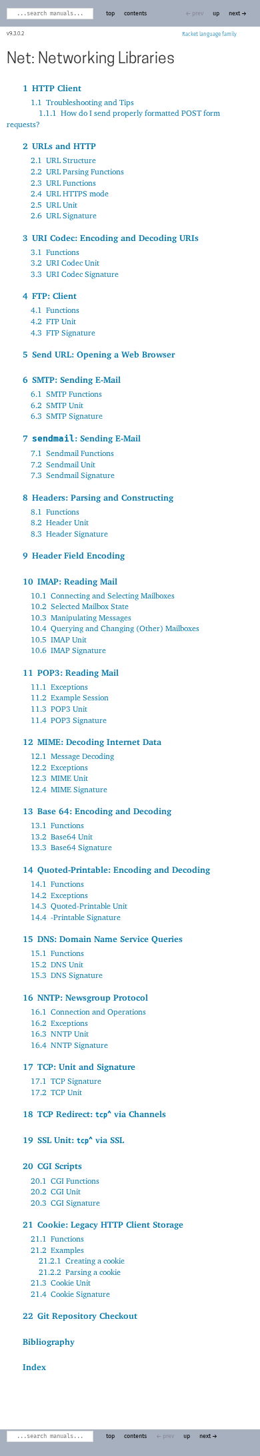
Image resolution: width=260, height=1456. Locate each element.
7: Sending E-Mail (82, 438)
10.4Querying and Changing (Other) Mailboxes (115, 628)
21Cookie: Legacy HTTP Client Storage (103, 1224)
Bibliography (49, 1341)
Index (34, 1366)
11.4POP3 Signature (69, 720)
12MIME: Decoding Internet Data (92, 741)
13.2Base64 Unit (62, 837)
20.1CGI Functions (65, 1181)
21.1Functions (57, 1239)
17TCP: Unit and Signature (79, 1066)
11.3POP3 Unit (59, 709)
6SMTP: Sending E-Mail (72, 379)
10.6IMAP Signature (68, 650)
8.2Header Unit (60, 522)
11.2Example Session (70, 697)
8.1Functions (55, 512)
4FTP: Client (50, 295)
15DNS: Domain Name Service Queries (103, 938)
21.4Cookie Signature (70, 1294)
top (110, 14)
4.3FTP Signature (63, 333)
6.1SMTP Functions (66, 394)
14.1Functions (57, 884)
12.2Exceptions (59, 767)
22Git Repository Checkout (80, 1315)
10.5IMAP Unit (59, 639)
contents (135, 14)
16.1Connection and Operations (88, 1012)
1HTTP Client (52, 88)
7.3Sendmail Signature (73, 475)
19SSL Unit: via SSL (73, 1139)
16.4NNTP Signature (69, 1045)
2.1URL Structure (63, 160)
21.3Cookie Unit (61, 1283)
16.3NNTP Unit (60, 1034)
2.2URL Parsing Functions (77, 171)
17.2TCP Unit (56, 1092)
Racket (190, 34)
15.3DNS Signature (67, 975)
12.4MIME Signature (69, 789)
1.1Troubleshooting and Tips (82, 102)
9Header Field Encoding (74, 555)
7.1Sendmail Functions (72, 453)
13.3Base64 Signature (71, 847)
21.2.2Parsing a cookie (80, 1272)
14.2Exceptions (59, 895)
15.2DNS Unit (57, 964)
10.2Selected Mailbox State (80, 606)
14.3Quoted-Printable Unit (79, 906)
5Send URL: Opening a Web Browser (99, 354)
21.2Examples (57, 1250)
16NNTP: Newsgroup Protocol (85, 997)
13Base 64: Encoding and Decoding (97, 811)
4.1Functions (55, 310)
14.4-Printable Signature (76, 917)
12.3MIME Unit (59, 778)
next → (238, 14)
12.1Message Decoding (72, 756)
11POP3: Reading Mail (71, 672)
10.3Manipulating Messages (81, 617)
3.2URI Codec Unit (65, 263)
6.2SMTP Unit (57, 405)
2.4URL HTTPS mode (70, 193)
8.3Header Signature (69, 534)
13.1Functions (57, 825)
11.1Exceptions (59, 687)
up (216, 14)
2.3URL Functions (63, 183)
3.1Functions (55, 252)
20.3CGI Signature (65, 1203)
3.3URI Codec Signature (75, 274)
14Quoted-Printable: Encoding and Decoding (116, 869)
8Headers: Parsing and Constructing (98, 497)
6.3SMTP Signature (67, 416)
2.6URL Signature (64, 215)
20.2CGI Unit (56, 1191)
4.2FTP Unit (53, 321)
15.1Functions (57, 953)
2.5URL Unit (54, 205)
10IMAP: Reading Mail (70, 581)
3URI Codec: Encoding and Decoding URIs (111, 237)
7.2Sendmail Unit (63, 464)
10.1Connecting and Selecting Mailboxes (103, 596)
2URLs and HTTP (59, 145)
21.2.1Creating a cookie (82, 1261)
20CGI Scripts (52, 1165)
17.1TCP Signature (66, 1081)
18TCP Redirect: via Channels (94, 1113)
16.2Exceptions (59, 1023)
